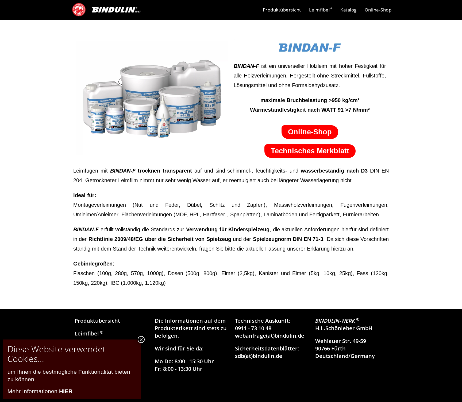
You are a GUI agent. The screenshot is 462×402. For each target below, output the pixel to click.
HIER (65, 391)
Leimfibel (89, 333)
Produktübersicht (97, 320)
